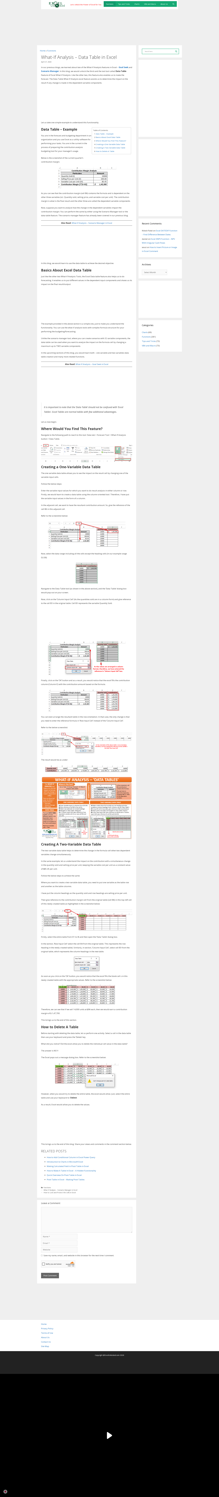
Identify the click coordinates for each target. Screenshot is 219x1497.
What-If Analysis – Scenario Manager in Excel (92, 223)
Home (42, 50)
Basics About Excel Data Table (108, 137)
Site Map (45, 1346)
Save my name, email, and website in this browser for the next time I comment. (79, 1255)
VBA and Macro (150, 4)
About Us (164, 4)
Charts (136, 4)
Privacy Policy (47, 1328)
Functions (109, 4)
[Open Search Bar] (173, 4)
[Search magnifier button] (176, 51)
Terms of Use (47, 1333)
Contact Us (46, 1342)
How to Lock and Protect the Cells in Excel (60, 1192)
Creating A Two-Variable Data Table (110, 148)
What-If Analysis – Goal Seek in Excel (92, 364)
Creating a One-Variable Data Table (110, 144)
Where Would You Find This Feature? (111, 141)
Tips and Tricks (124, 4)
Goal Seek (123, 67)
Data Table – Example (104, 134)
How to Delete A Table (105, 151)
